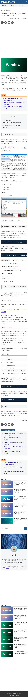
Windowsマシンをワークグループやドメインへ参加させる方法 (20, 631)
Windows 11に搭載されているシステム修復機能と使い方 (20, 609)
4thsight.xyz (8, 1)
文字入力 (25, 420)
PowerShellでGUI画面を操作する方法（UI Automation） (20, 652)
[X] (2, 22)
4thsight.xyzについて (11, 693)
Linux (12, 5)
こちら (7, 567)
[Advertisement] (14, 41)
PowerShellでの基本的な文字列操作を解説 (20, 623)
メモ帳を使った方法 (7, 120)
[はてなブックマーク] (12, 22)
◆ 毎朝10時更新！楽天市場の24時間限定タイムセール (14, 107)
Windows (4, 5)
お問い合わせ (18, 693)
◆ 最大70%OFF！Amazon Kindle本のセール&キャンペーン (14, 103)
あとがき (5, 127)
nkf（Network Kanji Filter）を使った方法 (12, 125)
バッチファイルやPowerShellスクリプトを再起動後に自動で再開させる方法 (20, 617)
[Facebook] (5, 22)
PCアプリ (21, 5)
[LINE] (9, 22)
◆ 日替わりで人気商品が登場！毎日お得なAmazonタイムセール (13, 99)
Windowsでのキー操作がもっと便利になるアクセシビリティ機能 (20, 646)
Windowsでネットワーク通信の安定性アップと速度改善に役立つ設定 (20, 639)
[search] (25, 528)
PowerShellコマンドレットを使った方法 (12, 122)
